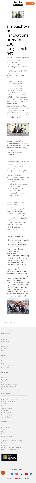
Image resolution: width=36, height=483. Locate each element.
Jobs (2, 344)
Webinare (4, 429)
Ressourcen (5, 427)
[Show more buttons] (27, 134)
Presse (3, 350)
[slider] (17, 134)
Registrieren (30, 3)
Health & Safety (6, 412)
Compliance (5, 410)
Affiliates (4, 348)
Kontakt (3, 434)
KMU (2, 363)
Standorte (4, 346)
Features (4, 378)
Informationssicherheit (8, 389)
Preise (3, 382)
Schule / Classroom (7, 365)
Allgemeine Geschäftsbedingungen (12, 441)
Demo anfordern (6, 436)
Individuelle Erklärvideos (9, 384)
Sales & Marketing (6, 403)
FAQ (2, 432)
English (11, 478)
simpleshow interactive (8, 387)
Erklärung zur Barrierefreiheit (10, 450)
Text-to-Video (5, 380)
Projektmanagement (7, 415)
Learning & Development (9, 399)
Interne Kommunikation (8, 401)
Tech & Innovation (6, 408)
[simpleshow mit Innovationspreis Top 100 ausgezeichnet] (18, 14)
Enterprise (4, 361)
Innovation (12, 322)
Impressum (4, 445)
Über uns (4, 339)
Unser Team (5, 342)
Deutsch (19, 478)
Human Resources (7, 406)
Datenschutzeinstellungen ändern (11, 447)
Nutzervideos (5, 367)
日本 (27, 478)
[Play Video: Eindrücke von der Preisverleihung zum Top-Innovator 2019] (18, 128)
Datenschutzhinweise (8, 443)
